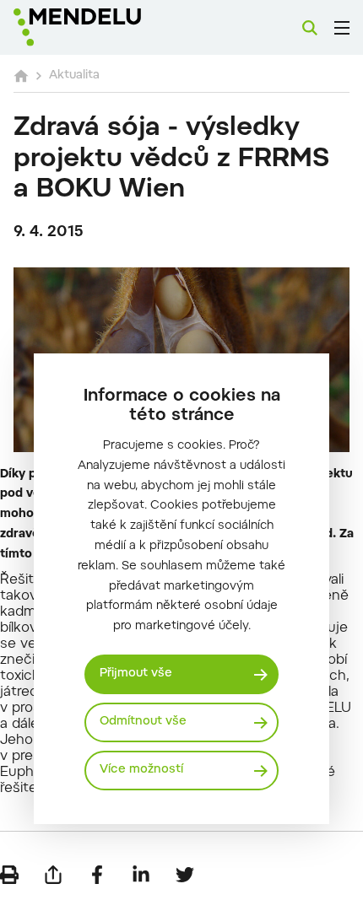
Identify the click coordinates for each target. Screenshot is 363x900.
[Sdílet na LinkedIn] (141, 874)
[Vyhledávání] (309, 27)
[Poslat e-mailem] (53, 874)
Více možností (141, 770)
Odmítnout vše (143, 722)
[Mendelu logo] (98, 27)
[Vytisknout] (9, 874)
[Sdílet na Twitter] (185, 874)
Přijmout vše (136, 674)
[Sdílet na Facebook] (97, 874)
